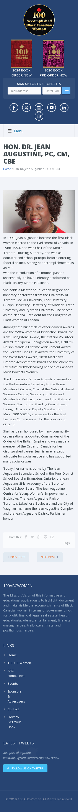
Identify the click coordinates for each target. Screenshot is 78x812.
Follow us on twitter (27, 768)
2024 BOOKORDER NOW (21, 72)
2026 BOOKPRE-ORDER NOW (53, 72)
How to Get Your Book (14, 722)
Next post (48, 557)
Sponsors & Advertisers (15, 696)
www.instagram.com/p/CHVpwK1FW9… (31, 757)
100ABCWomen (15, 663)
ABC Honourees (15, 673)
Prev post (17, 557)
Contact (13, 709)
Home (7, 169)
